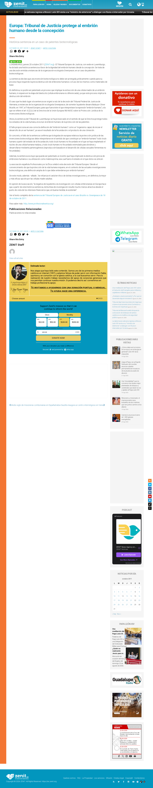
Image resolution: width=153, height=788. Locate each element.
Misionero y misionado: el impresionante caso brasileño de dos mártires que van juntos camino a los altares (131, 402)
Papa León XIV (38, 4)
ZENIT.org (49, 64)
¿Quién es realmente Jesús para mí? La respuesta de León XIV (118, 653)
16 (139, 596)
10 (114, 596)
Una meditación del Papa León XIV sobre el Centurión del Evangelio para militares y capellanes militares (126, 290)
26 (123, 605)
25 (119, 605)
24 (114, 605)
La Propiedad (87, 778)
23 (139, 600)
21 (131, 600)
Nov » (119, 614)
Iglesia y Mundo (60, 4)
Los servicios (99, 778)
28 (131, 605)
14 (131, 596)
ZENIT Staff (36, 48)
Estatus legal (119, 778)
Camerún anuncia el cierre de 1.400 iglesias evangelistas (131, 417)
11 (119, 596)
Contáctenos (139, 778)
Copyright (129, 778)
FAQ (78, 778)
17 (114, 600)
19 (123, 600)
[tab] (120, 727)
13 (127, 596)
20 (127, 600)
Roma (49, 4)
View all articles (16, 258)
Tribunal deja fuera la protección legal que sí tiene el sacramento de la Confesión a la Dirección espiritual (126, 304)
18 (119, 600)
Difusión (109, 778)
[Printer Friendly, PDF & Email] (15, 61)
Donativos (86, 4)
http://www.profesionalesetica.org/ (39, 203)
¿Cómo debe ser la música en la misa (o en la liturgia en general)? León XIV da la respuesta (131, 350)
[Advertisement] (58, 383)
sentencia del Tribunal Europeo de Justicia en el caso (56, 195)
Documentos (74, 4)
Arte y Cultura (49, 48)
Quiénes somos (69, 778)
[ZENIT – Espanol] (18, 4)
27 (127, 605)
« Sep (114, 614)
